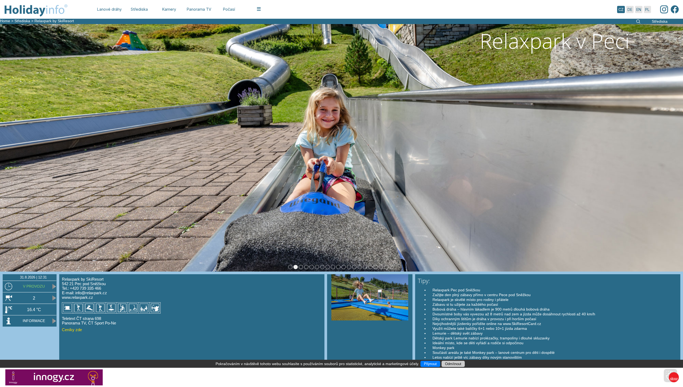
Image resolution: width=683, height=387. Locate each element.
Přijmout (430, 364)
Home (5, 21)
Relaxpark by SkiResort (54, 21)
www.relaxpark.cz (77, 297)
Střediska (22, 21)
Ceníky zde (72, 329)
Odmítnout (453, 364)
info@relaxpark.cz (91, 293)
